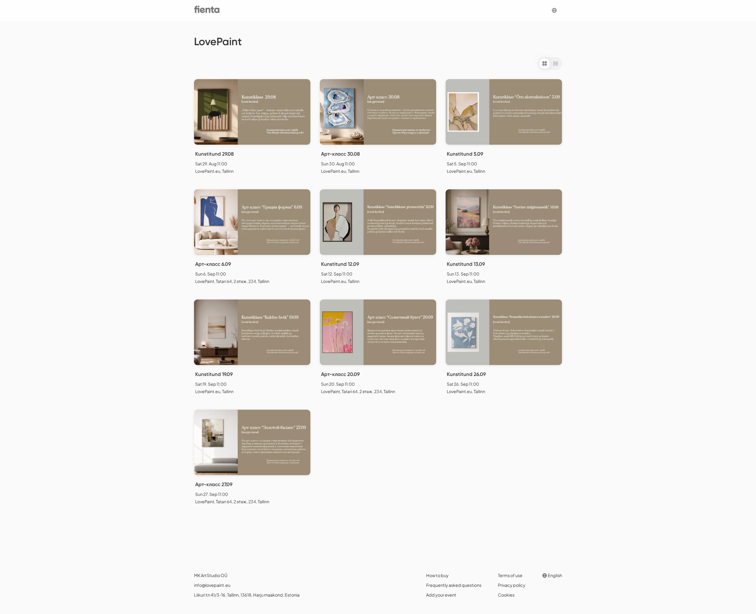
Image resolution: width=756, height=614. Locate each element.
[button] (554, 10)
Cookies (506, 594)
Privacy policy (511, 585)
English (554, 575)
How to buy (437, 575)
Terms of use (510, 575)
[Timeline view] (555, 63)
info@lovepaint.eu (212, 585)
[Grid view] (544, 63)
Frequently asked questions (453, 585)
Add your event (441, 594)
